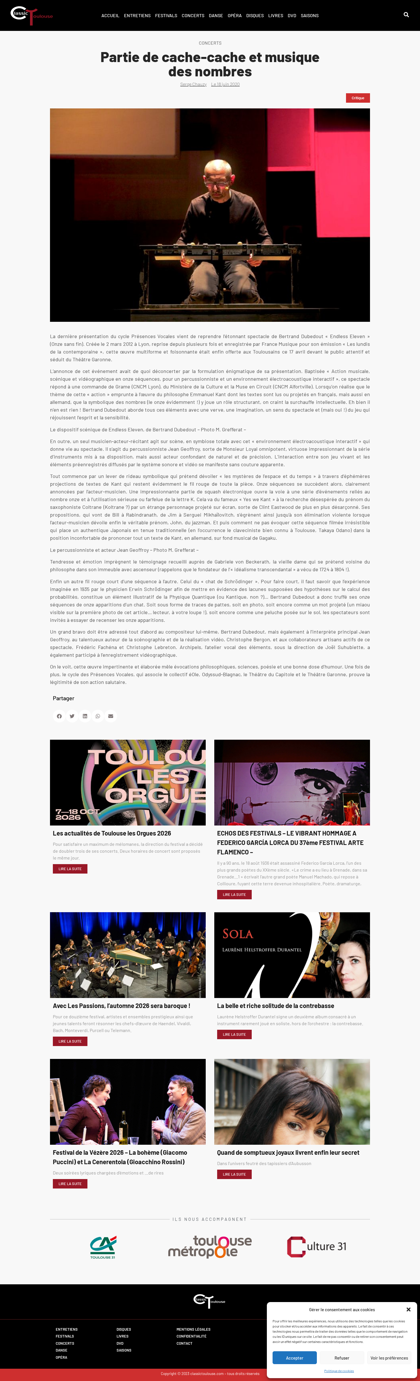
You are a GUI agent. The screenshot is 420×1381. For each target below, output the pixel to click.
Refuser (342, 1357)
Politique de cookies (339, 1371)
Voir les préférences (389, 1357)
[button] (408, 1309)
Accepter (294, 1357)
